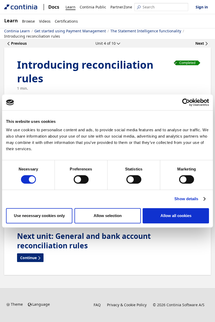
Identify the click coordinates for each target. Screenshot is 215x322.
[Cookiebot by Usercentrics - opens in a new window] (186, 102)
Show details (186, 199)
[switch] (81, 179)
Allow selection (108, 215)
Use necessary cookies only (39, 215)
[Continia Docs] (20, 7)
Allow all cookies (175, 215)
